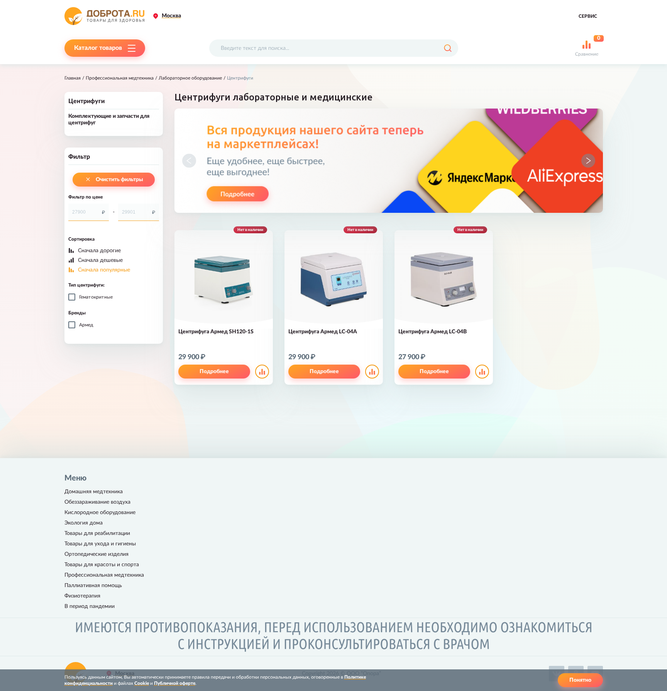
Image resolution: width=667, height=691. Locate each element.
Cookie (141, 683)
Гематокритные (96, 297)
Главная (72, 78)
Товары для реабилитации (97, 533)
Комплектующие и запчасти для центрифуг (108, 120)
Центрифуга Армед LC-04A (322, 331)
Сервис (588, 16)
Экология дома (83, 523)
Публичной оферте (174, 683)
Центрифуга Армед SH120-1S (216, 331)
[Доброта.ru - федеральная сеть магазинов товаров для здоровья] (104, 16)
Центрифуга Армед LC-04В (432, 331)
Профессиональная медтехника (120, 78)
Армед (86, 325)
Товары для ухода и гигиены (100, 544)
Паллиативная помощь (93, 585)
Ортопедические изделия (96, 554)
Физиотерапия (82, 596)
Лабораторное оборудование (190, 78)
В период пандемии (89, 606)
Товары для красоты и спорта (101, 564)
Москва (171, 16)
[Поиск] (447, 48)
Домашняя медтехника (93, 491)
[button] (189, 161)
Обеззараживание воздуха (97, 502)
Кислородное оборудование (99, 512)
